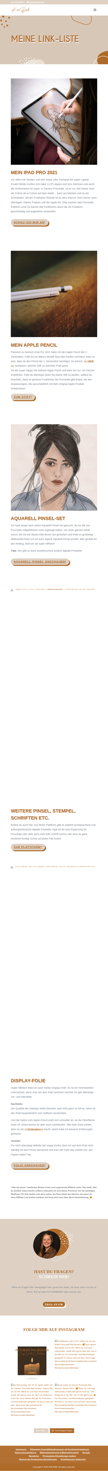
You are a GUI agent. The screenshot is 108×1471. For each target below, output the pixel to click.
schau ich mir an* (30, 222)
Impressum (21, 1449)
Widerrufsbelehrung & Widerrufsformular (59, 1452)
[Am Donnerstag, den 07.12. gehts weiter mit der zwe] (32, 1404)
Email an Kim (54, 1304)
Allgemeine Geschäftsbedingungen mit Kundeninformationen (59, 1449)
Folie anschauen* (30, 1165)
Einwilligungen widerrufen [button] (73, 1459)
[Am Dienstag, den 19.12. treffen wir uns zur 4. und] (32, 1361)
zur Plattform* (28, 847)
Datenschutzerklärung (25, 1452)
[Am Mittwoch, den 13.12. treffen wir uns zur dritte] (76, 1361)
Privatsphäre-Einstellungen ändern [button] (59, 1456)
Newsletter (34, 1456)
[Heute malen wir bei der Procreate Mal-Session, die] (76, 1404)
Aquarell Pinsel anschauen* (40, 561)
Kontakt (86, 1452)
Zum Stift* (23, 396)
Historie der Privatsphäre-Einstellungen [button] (38, 1459)
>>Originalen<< (33, 1129)
